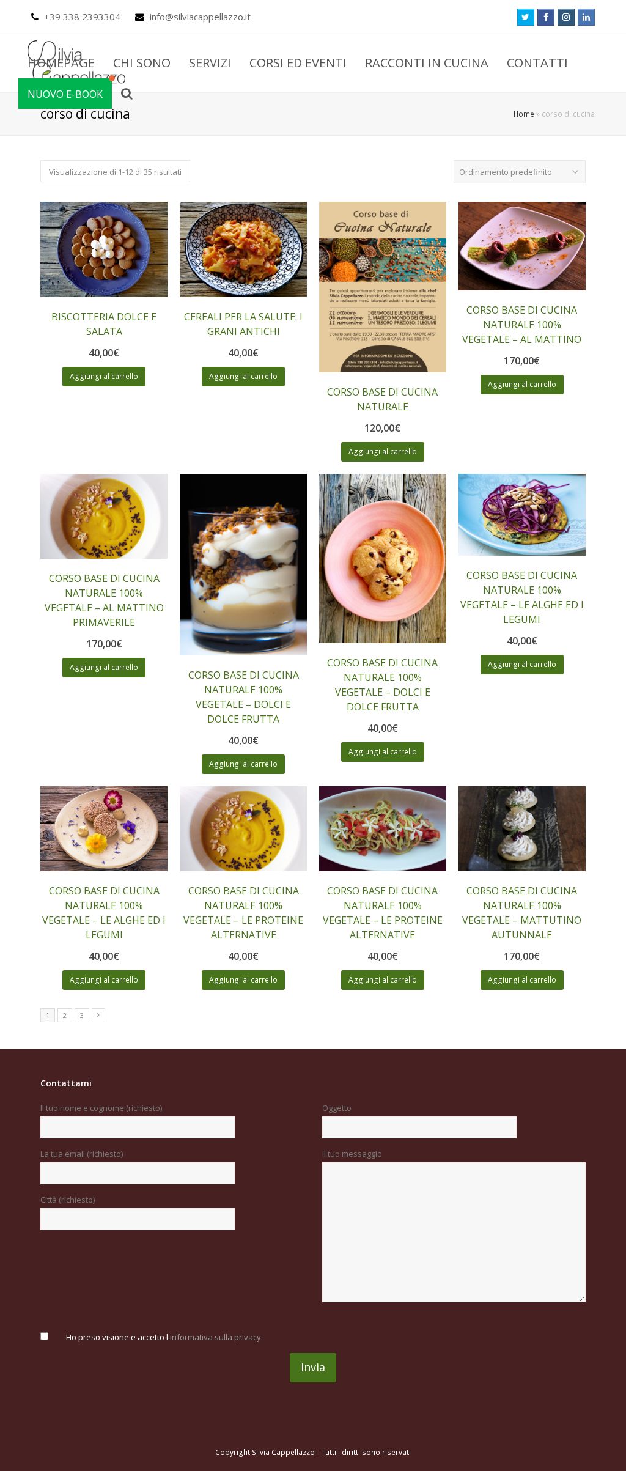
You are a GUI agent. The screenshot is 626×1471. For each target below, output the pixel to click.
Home (524, 114)
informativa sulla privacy (215, 1337)
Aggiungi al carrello (104, 376)
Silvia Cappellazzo (283, 1452)
